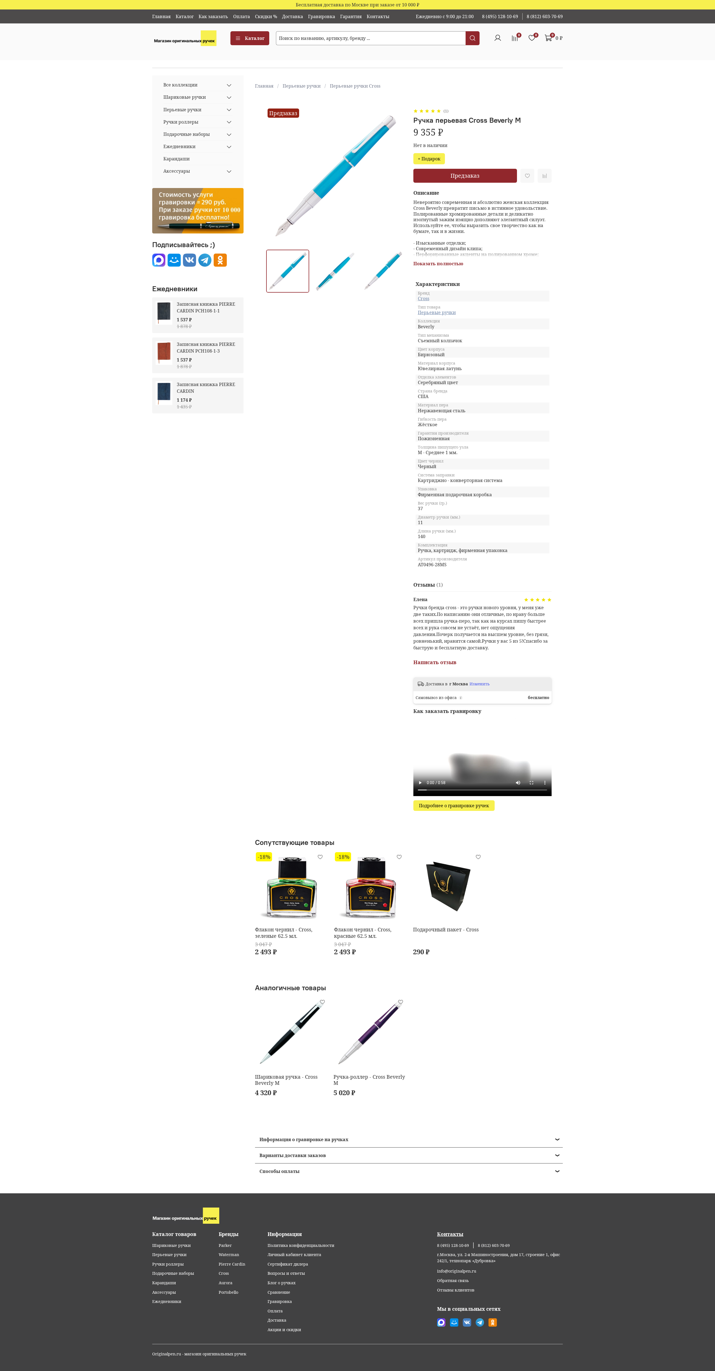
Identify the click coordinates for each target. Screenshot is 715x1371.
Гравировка (321, 16)
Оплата (241, 16)
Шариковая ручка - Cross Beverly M (286, 1079)
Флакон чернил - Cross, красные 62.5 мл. (363, 932)
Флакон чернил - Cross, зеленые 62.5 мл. (284, 932)
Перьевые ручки (302, 86)
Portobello (228, 1292)
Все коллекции (180, 85)
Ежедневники (179, 147)
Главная (161, 16)
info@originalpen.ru (456, 1271)
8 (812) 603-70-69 (545, 16)
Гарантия (351, 16)
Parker (225, 1245)
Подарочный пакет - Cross (446, 929)
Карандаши (176, 159)
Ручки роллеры (180, 122)
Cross (423, 298)
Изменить (479, 683)
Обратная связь (453, 1280)
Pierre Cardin (232, 1264)
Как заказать (213, 16)
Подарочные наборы (186, 134)
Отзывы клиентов (456, 1290)
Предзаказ (465, 175)
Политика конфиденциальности (301, 1245)
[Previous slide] (275, 176)
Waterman (229, 1254)
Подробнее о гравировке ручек (454, 806)
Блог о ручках (281, 1282)
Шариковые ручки (184, 97)
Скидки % (266, 16)
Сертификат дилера (288, 1264)
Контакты (378, 16)
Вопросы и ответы (286, 1273)
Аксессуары (176, 171)
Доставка (292, 16)
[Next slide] (395, 176)
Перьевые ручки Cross (355, 86)
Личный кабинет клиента (294, 1254)
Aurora (225, 1282)
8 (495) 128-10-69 (500, 16)
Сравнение (279, 1292)
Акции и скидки (284, 1329)
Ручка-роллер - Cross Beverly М (369, 1079)
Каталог (185, 16)
